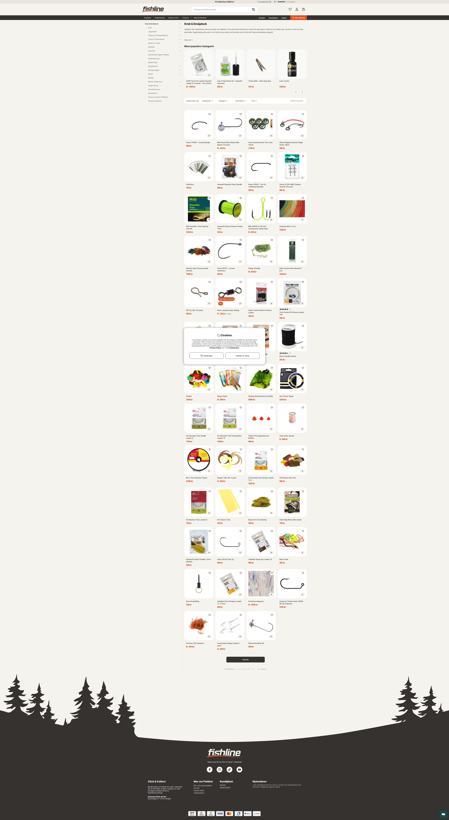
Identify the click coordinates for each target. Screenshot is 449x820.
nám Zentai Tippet (286, 396)
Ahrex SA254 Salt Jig (225, 559)
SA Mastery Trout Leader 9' (196, 520)
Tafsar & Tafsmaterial (156, 39)
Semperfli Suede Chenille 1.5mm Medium (198, 560)
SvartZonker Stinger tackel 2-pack (228, 644)
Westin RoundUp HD (256, 643)
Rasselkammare (154, 89)
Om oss (196, 788)
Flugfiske (147, 18)
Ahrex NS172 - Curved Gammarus (226, 269)
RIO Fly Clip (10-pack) (194, 310)
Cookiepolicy (233, 348)
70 (259, 669)
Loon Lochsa (284, 81)
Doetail (188, 396)
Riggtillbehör (153, 66)
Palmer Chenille (254, 268)
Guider (284, 18)
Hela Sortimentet (200, 18)
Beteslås (151, 47)
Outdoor (186, 18)
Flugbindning (160, 18)
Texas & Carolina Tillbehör (158, 97)
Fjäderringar (152, 62)
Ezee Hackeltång (192, 601)
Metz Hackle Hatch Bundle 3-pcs (290, 269)
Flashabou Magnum (256, 601)
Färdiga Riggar (153, 70)
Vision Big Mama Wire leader (290, 520)
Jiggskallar (152, 31)
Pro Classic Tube (223, 520)
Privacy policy (199, 790)
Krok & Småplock (151, 24)
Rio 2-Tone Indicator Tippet (196, 478)
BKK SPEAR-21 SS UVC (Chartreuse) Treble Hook (258, 227)
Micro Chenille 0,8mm (287, 356)
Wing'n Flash (222, 396)
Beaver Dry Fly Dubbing (257, 520)
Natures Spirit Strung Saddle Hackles (197, 269)
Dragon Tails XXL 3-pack (226, 478)
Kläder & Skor (173, 18)
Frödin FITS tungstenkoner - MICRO (259, 437)
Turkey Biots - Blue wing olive (259, 81)
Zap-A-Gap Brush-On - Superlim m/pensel (229, 82)
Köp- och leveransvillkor (203, 785)
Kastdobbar (152, 93)
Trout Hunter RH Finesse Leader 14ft (291, 313)
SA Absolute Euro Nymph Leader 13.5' (261, 479)
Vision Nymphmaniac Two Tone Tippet (260, 143)
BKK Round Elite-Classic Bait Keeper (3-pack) (228, 143)
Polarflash (190, 184)
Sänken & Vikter (154, 43)
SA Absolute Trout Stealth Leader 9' (196, 437)
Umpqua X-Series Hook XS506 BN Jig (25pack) (291, 602)
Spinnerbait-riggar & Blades (158, 55)
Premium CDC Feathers (195, 643)
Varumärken (273, 18)
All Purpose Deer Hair (287, 478)
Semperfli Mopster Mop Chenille (229, 184)
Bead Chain (283, 559)
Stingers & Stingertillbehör (158, 35)
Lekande (151, 51)
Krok (150, 28)
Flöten (150, 74)
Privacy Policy (215, 348)
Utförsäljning (299, 18)
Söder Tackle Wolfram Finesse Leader (260, 311)
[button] (289, 2)
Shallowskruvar (154, 58)
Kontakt (223, 785)
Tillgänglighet (199, 793)
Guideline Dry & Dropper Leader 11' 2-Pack (229, 602)
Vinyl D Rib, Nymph (286, 436)
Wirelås (151, 78)
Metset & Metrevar (155, 82)
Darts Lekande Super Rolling (228, 310)
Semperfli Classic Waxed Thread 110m (229, 227)
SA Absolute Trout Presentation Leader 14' (229, 437)
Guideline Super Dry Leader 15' (260, 559)
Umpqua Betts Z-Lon (287, 226)
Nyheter (262, 18)
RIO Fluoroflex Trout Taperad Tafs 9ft (197, 227)
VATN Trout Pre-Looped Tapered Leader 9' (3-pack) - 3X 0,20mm (198, 82)
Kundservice (264, 2)
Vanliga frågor (225, 787)
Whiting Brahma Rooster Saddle (260, 396)
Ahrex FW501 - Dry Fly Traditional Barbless (257, 185)
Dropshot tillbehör (155, 101)
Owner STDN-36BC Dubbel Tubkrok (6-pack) (290, 185)
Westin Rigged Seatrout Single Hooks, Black (291, 143)
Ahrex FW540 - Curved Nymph (198, 142)
